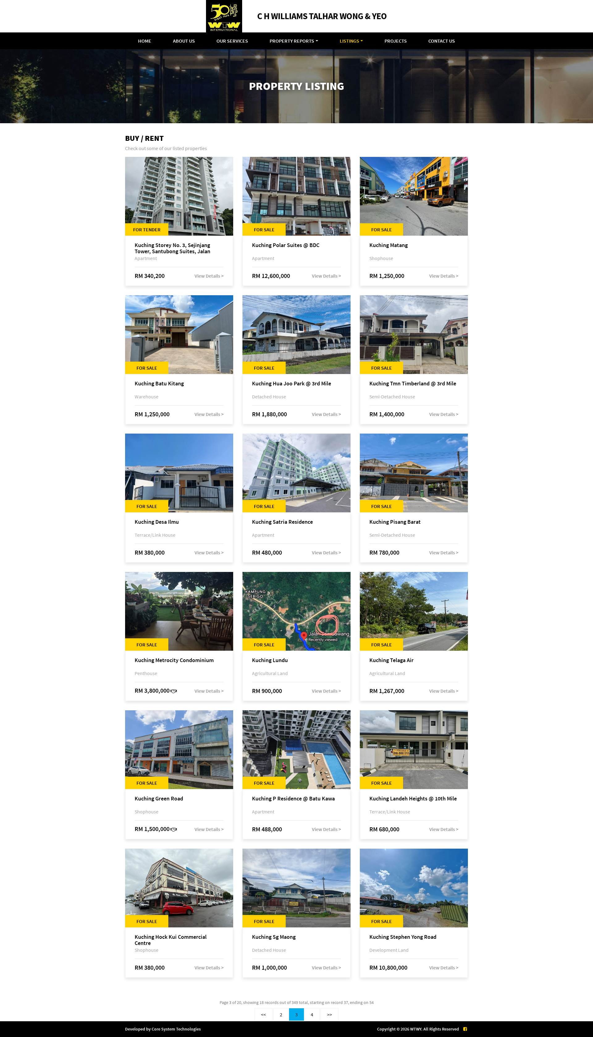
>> (329, 1014)
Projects (396, 41)
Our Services (232, 41)
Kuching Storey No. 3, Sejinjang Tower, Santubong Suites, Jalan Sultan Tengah (172, 248)
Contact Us (441, 41)
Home (144, 41)
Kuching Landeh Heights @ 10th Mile (413, 799)
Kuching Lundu (270, 660)
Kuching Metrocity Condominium (174, 660)
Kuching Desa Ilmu (157, 522)
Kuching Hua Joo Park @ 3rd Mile (291, 383)
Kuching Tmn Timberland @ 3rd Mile (412, 383)
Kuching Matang (388, 245)
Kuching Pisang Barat (395, 522)
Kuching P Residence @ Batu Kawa (293, 799)
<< (263, 1014)
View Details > (209, 276)
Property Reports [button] (292, 41)
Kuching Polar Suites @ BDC (285, 245)
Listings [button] (349, 41)
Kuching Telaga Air (391, 660)
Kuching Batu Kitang (159, 383)
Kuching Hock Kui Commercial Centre (171, 940)
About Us (184, 41)
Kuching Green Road (159, 799)
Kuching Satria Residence (282, 522)
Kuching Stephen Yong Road (402, 937)
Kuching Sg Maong (274, 937)
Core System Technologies (176, 1029)
